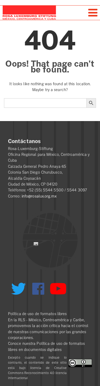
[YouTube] (58, 291)
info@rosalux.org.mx (39, 196)
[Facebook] (38, 289)
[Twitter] (18, 291)
